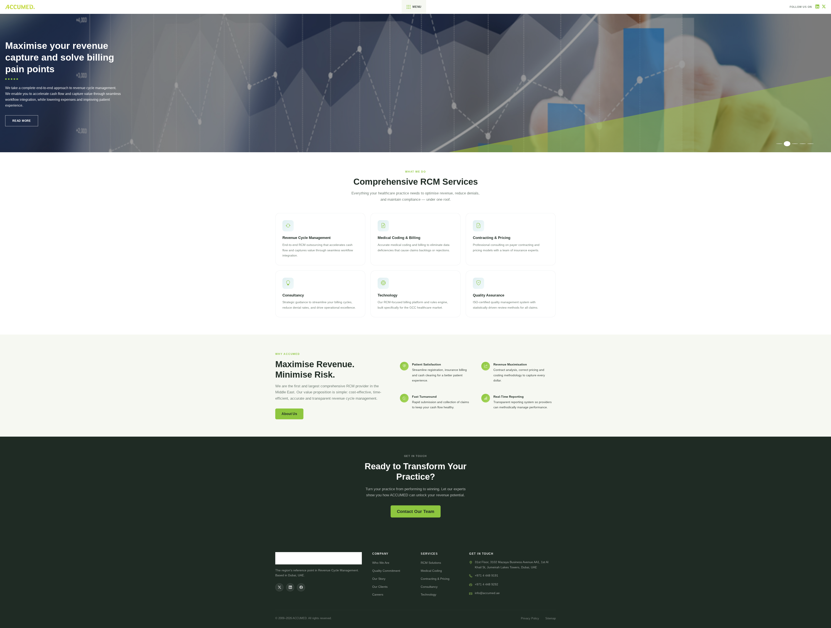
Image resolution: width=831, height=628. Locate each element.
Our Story (378, 578)
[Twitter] (824, 7)
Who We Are (380, 562)
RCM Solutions (431, 562)
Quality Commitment (386, 570)
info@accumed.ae (487, 593)
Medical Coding (431, 570)
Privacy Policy (530, 618)
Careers (377, 594)
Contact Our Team (415, 511)
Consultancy (429, 586)
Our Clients (380, 586)
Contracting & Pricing (435, 578)
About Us (289, 414)
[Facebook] (301, 587)
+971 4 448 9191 (486, 575)
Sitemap (550, 618)
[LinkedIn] (817, 7)
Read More (21, 120)
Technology (428, 594)
